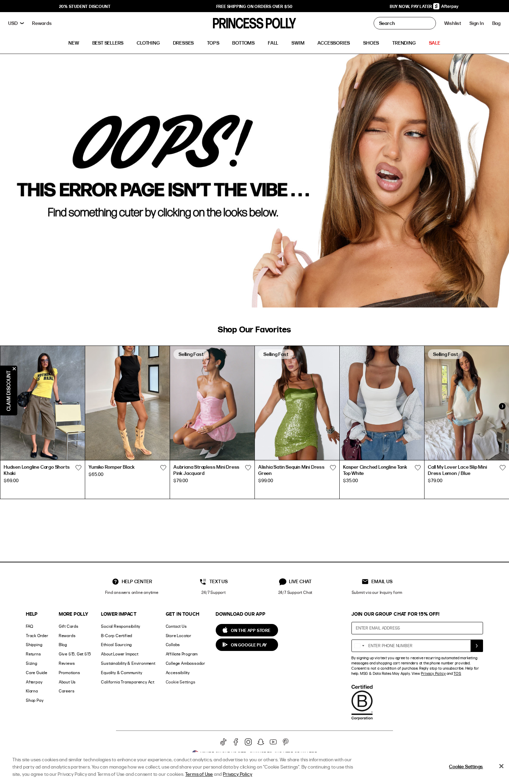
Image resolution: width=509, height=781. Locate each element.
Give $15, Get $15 (75, 653)
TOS (457, 673)
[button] (496, 23)
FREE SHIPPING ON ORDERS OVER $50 (254, 6)
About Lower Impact (119, 653)
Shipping (34, 644)
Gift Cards (69, 626)
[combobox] (359, 646)
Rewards (67, 635)
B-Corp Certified (116, 635)
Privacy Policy (433, 673)
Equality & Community (121, 672)
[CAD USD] (16, 23)
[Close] (501, 766)
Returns (33, 653)
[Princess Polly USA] (254, 23)
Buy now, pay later (411, 6)
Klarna (32, 690)
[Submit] (477, 646)
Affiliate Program (182, 653)
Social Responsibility (120, 626)
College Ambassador (185, 663)
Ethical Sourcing (116, 644)
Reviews (67, 663)
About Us (67, 681)
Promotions (69, 672)
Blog (63, 644)
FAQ (29, 626)
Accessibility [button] (178, 672)
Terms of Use (199, 774)
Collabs (173, 644)
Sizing (31, 663)
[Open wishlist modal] (78, 468)
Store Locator (178, 635)
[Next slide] (502, 406)
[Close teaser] (14, 369)
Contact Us (176, 626)
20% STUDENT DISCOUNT (85, 6)
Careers (67, 690)
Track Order (37, 635)
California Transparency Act (127, 681)
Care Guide (36, 672)
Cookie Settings (181, 681)
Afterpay (34, 681)
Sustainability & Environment (128, 663)
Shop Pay (34, 700)
